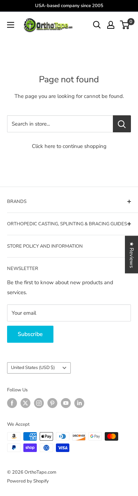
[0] (125, 25)
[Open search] (97, 25)
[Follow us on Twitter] (25, 403)
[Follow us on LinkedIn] (79, 403)
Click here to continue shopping (69, 146)
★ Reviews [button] (131, 255)
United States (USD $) (33, 367)
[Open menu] (10, 25)
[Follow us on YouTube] (66, 403)
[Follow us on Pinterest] (52, 403)
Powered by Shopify (28, 481)
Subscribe (30, 334)
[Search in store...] (122, 123)
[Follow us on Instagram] (39, 403)
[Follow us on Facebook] (12, 403)
